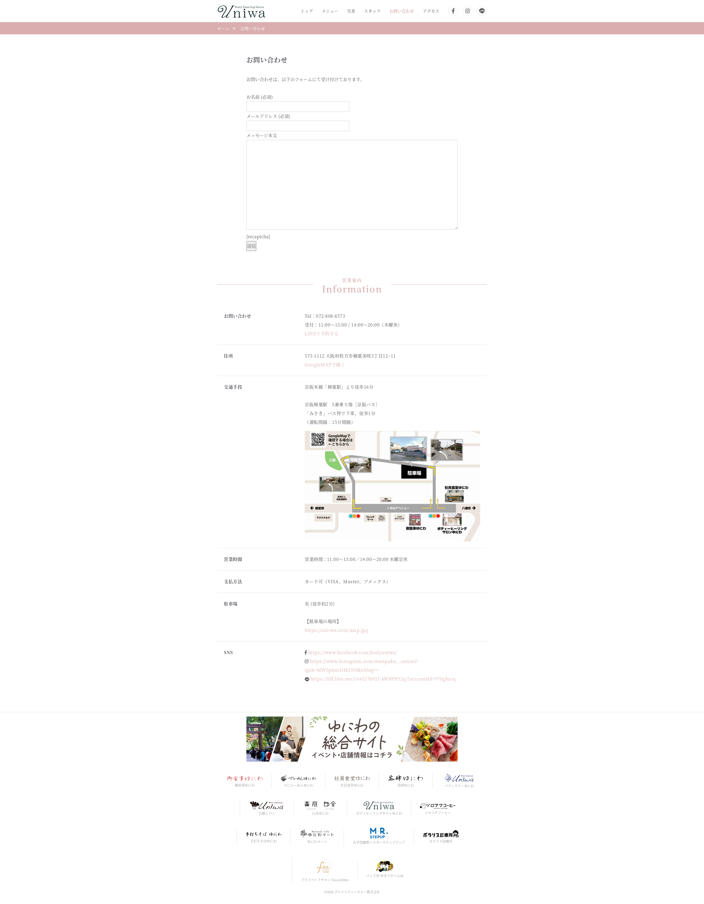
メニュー (330, 11)
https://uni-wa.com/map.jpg (336, 630)
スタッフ (372, 11)
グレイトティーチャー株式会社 (357, 891)
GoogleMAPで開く (325, 364)
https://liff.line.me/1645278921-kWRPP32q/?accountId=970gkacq (383, 679)
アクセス (431, 11)
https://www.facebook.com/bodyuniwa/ (352, 652)
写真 (351, 11)
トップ (307, 11)
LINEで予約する (322, 333)
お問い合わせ (401, 11)
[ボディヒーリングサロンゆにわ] (241, 10)
